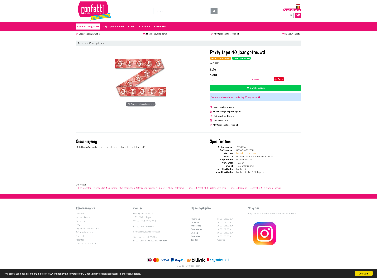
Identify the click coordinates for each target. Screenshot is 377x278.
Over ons (80, 213)
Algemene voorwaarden (87, 228)
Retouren (80, 221)
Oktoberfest (160, 26)
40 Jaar (160, 188)
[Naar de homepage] (94, 11)
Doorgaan (363, 273)
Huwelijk (191, 188)
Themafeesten (84, 188)
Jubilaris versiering (217, 188)
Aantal (213, 74)
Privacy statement (85, 232)
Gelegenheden (127, 188)
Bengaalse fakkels (146, 188)
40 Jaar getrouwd (175, 188)
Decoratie (112, 188)
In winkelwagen (257, 87)
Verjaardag (99, 188)
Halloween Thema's (271, 188)
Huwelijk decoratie (238, 188)
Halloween (144, 26)
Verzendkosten (83, 217)
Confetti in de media (86, 243)
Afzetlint (201, 188)
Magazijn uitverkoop (113, 26)
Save (280, 79)
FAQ (78, 224)
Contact (80, 236)
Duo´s (131, 26)
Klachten (80, 239)
